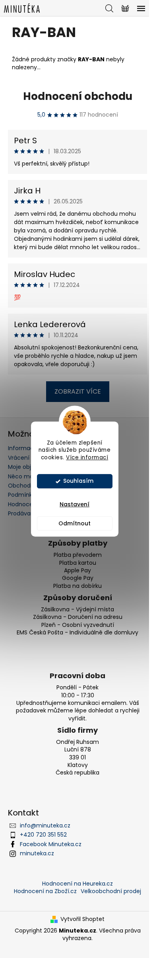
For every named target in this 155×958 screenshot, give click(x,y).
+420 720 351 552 (43, 835)
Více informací (87, 457)
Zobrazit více (77, 391)
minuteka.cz (37, 853)
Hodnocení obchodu (77, 96)
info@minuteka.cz (45, 825)
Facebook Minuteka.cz (50, 844)
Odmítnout (74, 523)
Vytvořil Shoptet (82, 919)
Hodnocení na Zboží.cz (45, 891)
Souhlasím (78, 481)
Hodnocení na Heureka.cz (77, 884)
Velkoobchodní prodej (111, 891)
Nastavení (74, 504)
